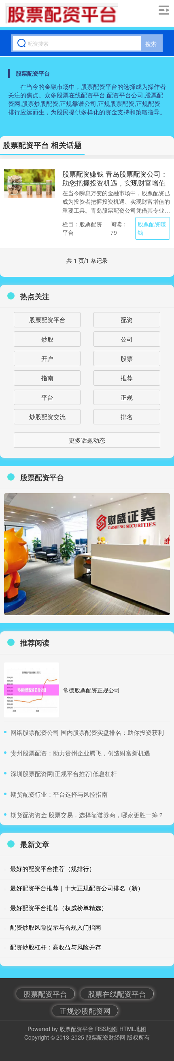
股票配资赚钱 (152, 228)
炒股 (47, 339)
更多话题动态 (87, 440)
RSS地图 (106, 1029)
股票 (127, 358)
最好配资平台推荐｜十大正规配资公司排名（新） (77, 888)
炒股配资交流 (47, 416)
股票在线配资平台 (117, 993)
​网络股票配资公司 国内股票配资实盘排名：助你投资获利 (87, 732)
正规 (127, 397)
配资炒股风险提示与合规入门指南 (55, 927)
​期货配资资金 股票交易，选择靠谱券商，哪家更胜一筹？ (87, 814)
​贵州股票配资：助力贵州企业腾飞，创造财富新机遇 (80, 753)
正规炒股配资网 (84, 1010)
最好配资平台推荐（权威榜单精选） (58, 907)
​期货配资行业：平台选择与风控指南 (59, 794)
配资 (127, 319)
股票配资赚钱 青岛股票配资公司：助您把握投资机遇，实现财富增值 (115, 178)
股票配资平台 (47, 319)
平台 (47, 397)
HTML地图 (132, 1029)
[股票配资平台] (62, 13)
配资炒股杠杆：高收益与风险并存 (55, 947)
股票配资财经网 (105, 1037)
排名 (127, 416)
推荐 (127, 377)
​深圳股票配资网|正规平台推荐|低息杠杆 (64, 773)
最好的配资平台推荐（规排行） (52, 868)
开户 (47, 358)
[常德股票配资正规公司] (31, 689)
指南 (47, 377)
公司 (127, 339)
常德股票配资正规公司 (91, 690)
